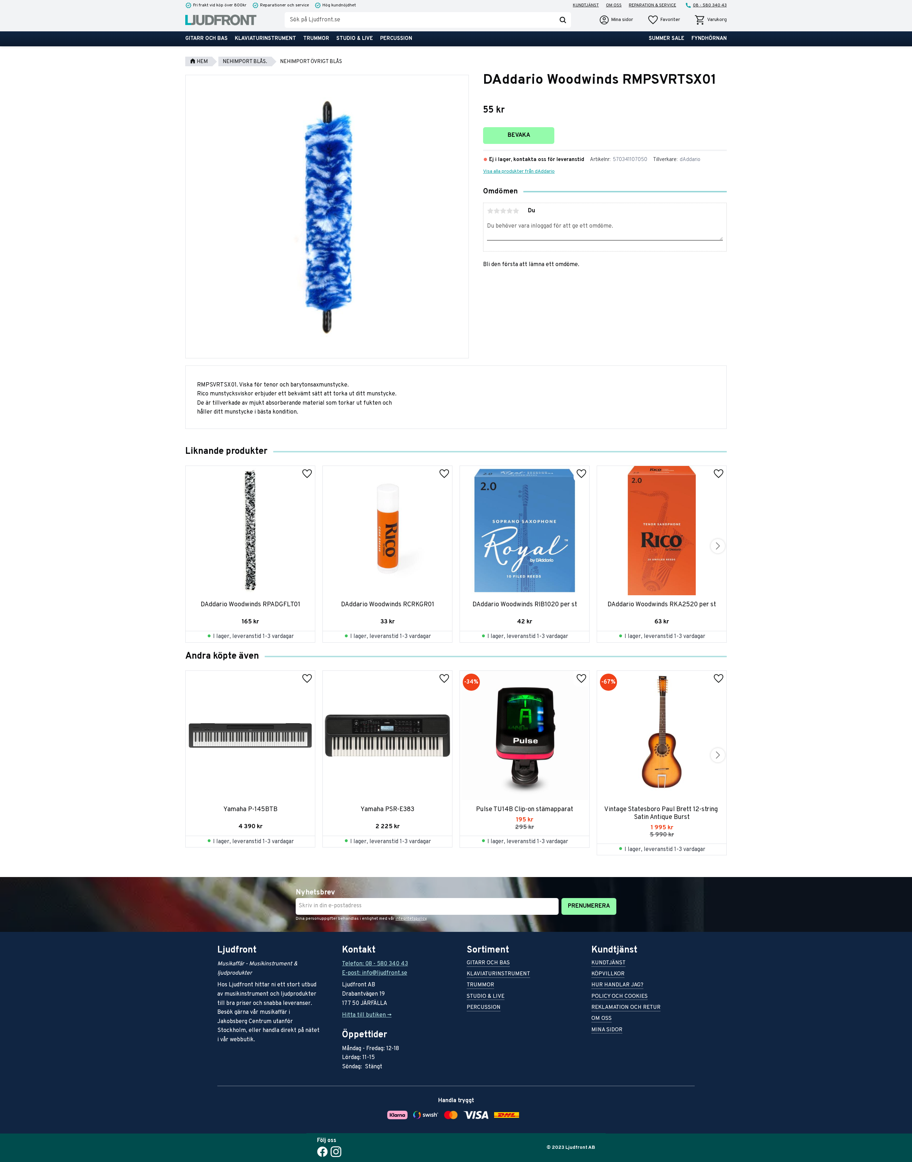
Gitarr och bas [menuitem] (206, 38)
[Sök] (563, 20)
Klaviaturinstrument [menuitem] (265, 38)
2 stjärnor (496, 211)
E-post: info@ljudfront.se (374, 973)
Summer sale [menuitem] (666, 38)
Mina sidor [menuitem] (606, 1030)
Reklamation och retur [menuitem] (625, 1008)
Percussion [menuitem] (396, 38)
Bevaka (519, 135)
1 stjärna (490, 211)
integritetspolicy (410, 918)
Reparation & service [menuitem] (652, 5)
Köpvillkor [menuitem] (608, 974)
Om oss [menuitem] (614, 5)
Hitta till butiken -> (367, 1015)
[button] (663, 20)
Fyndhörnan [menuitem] (709, 38)
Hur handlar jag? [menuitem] (617, 985)
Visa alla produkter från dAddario (519, 171)
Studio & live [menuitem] (354, 38)
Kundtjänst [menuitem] (586, 5)
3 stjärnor (503, 211)
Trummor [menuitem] (316, 38)
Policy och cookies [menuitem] (619, 997)
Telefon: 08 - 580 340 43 (375, 964)
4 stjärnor (509, 211)
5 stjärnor (516, 211)
